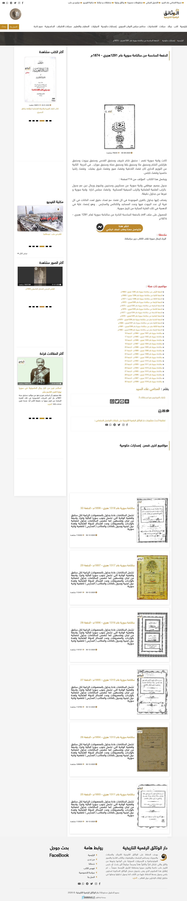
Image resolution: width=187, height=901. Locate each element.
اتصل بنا (13, 27)
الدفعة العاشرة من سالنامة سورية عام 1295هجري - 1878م (141, 316)
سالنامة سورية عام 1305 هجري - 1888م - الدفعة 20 (143, 347)
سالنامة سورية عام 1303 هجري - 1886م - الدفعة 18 (143, 340)
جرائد (170, 26)
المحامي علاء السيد (148, 389)
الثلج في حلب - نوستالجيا (52, 234)
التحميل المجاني (152, 3)
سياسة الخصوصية (87, 873)
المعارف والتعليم (81, 26)
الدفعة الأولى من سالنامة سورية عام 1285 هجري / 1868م (141, 292)
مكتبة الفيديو (88, 3)
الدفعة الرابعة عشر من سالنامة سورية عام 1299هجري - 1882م (140, 330)
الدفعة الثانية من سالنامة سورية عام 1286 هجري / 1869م (141, 295)
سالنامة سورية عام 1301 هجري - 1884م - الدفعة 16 (143, 333)
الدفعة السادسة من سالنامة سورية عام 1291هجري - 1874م (136, 41)
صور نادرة (38, 26)
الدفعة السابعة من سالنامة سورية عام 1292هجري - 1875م (141, 306)
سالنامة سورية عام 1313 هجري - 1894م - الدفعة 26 (143, 368)
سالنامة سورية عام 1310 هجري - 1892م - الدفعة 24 (143, 361)
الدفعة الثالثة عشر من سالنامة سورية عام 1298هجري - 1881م (140, 326)
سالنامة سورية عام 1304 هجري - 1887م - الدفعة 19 (143, 344)
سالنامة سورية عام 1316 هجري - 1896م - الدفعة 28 (143, 375)
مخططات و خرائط (104, 3)
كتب (176, 26)
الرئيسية (180, 41)
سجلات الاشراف (64, 26)
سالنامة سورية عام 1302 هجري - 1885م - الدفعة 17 (143, 337)
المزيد (134, 878)
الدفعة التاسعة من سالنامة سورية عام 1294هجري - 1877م (141, 313)
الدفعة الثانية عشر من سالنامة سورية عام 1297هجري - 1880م (140, 323)
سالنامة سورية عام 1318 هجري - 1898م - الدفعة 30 (143, 382)
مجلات (162, 26)
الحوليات (95, 26)
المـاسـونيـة (50, 26)
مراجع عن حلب (74, 3)
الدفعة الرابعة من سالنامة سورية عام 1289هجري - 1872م (141, 302)
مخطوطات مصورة (135, 3)
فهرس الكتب (89, 868)
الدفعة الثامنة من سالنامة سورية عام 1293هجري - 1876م (141, 309)
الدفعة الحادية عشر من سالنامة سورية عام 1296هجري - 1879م (140, 320)
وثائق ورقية (120, 3)
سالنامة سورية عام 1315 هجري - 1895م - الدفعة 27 (143, 371)
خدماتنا (92, 864)
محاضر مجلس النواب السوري (132, 26)
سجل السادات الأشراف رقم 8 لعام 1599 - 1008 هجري (40, 109)
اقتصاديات (152, 26)
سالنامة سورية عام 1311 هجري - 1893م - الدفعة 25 (143, 364)
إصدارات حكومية (108, 26)
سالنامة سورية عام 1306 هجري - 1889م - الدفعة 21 (143, 351)
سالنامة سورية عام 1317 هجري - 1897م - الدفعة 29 (143, 378)
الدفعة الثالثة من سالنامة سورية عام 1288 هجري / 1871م (141, 299)
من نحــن (91, 859)
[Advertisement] (93, 14)
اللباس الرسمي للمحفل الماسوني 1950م (40, 289)
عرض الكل (23, 253)
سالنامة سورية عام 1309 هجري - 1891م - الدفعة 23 (143, 357)
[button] (50, 120)
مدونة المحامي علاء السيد (171, 3)
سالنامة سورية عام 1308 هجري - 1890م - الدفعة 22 (143, 354)
